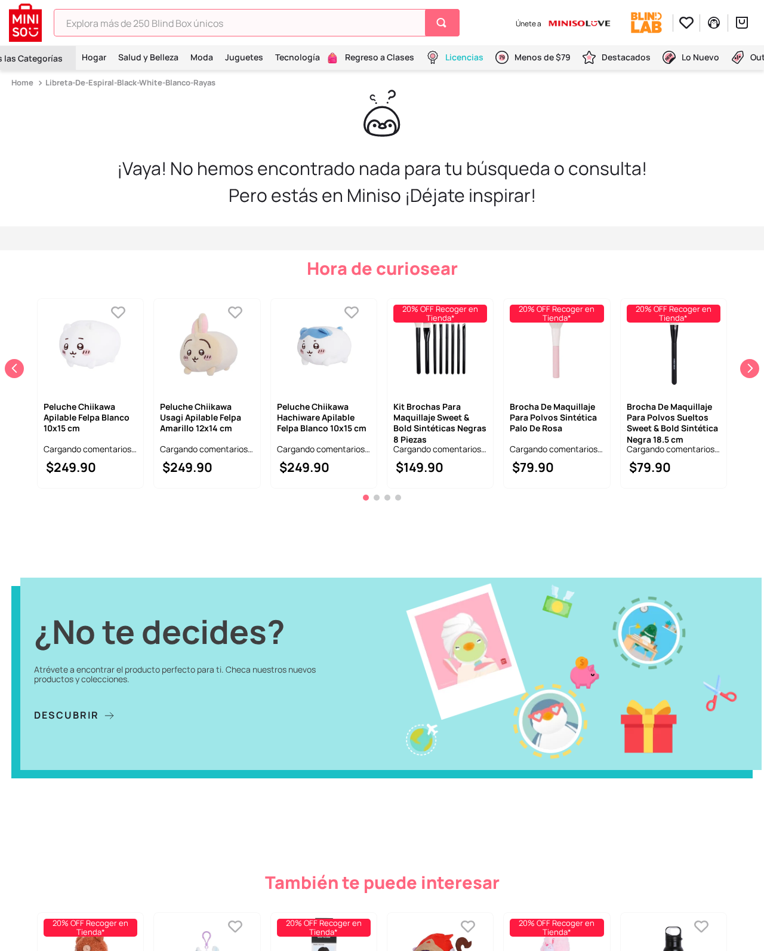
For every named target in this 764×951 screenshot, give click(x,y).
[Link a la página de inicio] (23, 82)
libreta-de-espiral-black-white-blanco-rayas (130, 82)
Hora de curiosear (382, 268)
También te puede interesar (382, 913)
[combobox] (257, 22)
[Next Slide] (749, 383)
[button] (366, 528)
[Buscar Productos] (444, 22)
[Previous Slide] (14, 383)
